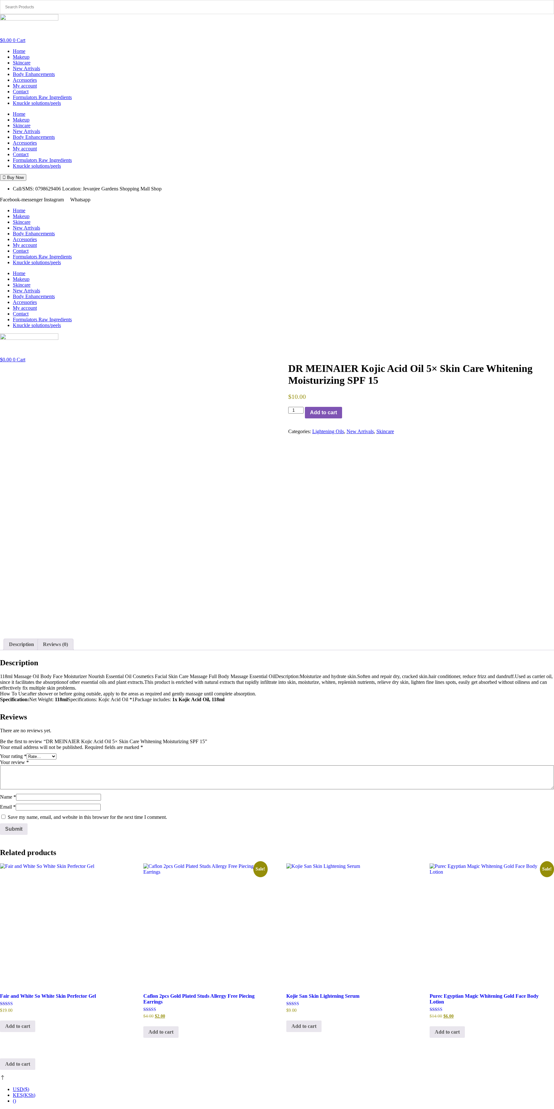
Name (8, 797)
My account (25, 85)
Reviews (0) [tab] (55, 644)
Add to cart (323, 412)
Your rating (13, 756)
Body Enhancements (34, 74)
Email (8, 807)
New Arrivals (26, 68)
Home (19, 51)
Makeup (21, 57)
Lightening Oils (328, 431)
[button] (13, 177)
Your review (14, 762)
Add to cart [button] (17, 1026)
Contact (21, 91)
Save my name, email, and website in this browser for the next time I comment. (87, 817)
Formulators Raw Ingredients (42, 97)
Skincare (21, 62)
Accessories (25, 80)
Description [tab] (21, 644)
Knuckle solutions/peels (37, 103)
